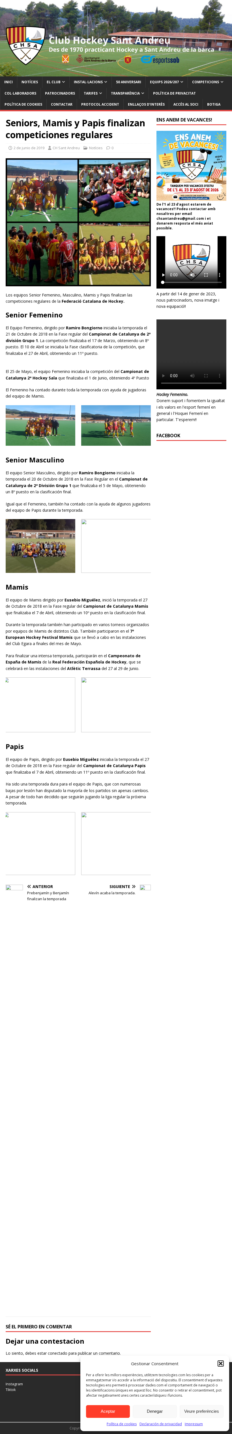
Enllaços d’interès (146, 104)
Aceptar (108, 1411)
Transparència (125, 93)
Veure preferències (201, 1411)
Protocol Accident (100, 104)
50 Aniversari (128, 82)
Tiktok (11, 1389)
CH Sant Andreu (66, 147)
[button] (221, 1363)
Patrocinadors (60, 93)
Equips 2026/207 (164, 82)
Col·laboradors (20, 93)
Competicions (205, 82)
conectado (57, 1353)
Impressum (194, 1424)
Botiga (213, 104)
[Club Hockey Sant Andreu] (116, 73)
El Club (54, 82)
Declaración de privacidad (160, 1424)
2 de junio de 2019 (29, 147)
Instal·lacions (88, 82)
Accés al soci (185, 104)
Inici (8, 82)
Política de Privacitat (174, 93)
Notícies (30, 82)
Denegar (155, 1411)
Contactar (61, 104)
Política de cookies (122, 1424)
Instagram (14, 1383)
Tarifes (91, 93)
